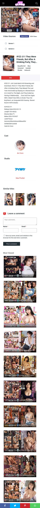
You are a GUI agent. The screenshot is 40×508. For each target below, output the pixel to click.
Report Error (24, 36)
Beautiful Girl (21, 66)
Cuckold (28, 68)
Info (10, 78)
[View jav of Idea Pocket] (20, 170)
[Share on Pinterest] (25, 505)
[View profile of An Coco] (20, 146)
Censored (20, 68)
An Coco (20, 153)
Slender (20, 70)
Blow (29, 66)
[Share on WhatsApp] (35, 505)
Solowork (27, 70)
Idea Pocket (20, 178)
